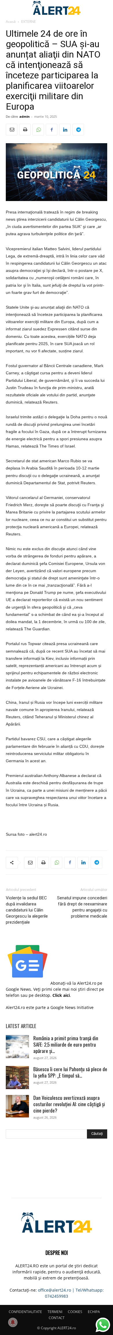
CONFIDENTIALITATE (25, 1311)
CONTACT (57, 1317)
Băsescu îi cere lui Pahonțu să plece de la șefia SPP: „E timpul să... (70, 1072)
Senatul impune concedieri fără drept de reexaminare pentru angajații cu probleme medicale (82, 907)
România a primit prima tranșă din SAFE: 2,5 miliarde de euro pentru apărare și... (65, 1044)
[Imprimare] (25, 129)
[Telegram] (78, 129)
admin (24, 116)
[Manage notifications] (12, 1322)
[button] (10, 8)
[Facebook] (51, 129)
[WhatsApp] (38, 129)
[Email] (11, 129)
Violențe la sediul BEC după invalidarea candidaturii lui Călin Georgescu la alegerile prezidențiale (27, 910)
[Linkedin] (65, 129)
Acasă (11, 21)
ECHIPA (94, 1311)
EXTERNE (28, 21)
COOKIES (75, 1311)
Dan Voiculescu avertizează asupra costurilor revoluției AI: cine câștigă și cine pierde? (69, 1104)
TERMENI (55, 1311)
